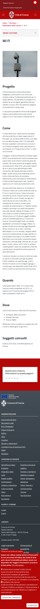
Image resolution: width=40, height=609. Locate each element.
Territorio (12, 23)
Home (5, 23)
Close (37, 553)
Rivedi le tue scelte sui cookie (12, 551)
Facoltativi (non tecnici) (11, 582)
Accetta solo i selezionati (11, 597)
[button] (35, 15)
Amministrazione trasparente (12, 7)
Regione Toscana (8, 3)
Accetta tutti (32, 605)
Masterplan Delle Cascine (12, 25)
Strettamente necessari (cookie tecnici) (17, 569)
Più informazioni (18, 565)
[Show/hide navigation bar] (3, 14)
